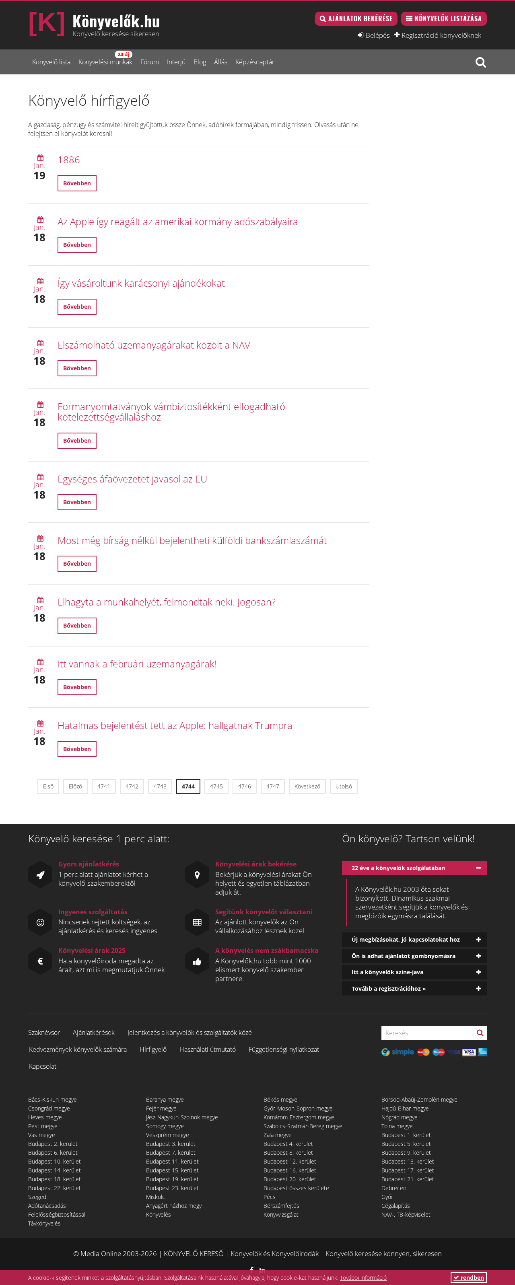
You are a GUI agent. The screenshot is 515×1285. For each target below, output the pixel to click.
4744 (188, 786)
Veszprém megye (167, 1135)
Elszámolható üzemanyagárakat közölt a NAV (154, 344)
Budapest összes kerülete (296, 1188)
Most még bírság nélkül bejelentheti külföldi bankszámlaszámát (192, 540)
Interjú (176, 61)
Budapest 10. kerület (54, 1161)
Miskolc (155, 1197)
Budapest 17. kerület (407, 1170)
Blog (200, 61)
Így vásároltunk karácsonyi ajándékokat (141, 282)
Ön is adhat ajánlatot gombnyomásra (403, 956)
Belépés (378, 35)
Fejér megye (161, 1108)
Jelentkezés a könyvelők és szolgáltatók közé (190, 1032)
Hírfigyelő (153, 1049)
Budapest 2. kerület (53, 1143)
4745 (216, 786)
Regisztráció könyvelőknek (441, 35)
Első (48, 786)
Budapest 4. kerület (288, 1143)
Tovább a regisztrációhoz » (389, 988)
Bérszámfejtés (281, 1205)
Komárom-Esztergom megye (299, 1117)
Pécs (270, 1197)
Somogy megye (165, 1126)
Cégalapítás (395, 1205)
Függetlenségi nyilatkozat (284, 1049)
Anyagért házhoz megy (174, 1205)
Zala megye (278, 1135)
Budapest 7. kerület (171, 1152)
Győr (387, 1197)
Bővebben (77, 183)
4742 (132, 786)
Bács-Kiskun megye (52, 1099)
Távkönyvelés (44, 1223)
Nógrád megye (399, 1117)
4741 (103, 786)
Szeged (37, 1197)
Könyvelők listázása (448, 18)
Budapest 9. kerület (406, 1152)
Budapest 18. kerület (54, 1179)
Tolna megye (397, 1126)
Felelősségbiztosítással (56, 1214)
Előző (75, 786)
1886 (69, 159)
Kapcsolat (42, 1066)
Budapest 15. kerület (172, 1170)
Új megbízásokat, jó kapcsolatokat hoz (406, 939)
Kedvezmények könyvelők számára (78, 1049)
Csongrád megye (49, 1108)
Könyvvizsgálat (281, 1214)
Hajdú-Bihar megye (405, 1108)
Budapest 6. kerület (53, 1152)
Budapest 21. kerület (407, 1179)
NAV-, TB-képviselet (406, 1214)
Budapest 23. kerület (172, 1188)
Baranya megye (165, 1099)
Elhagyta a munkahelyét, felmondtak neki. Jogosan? (167, 601)
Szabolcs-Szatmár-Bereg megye (303, 1126)
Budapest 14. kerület (54, 1170)
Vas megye (41, 1135)
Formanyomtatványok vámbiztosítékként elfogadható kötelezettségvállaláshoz (171, 411)
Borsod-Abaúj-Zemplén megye (419, 1099)
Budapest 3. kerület (171, 1143)
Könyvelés (158, 1214)
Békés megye (280, 1099)
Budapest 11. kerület (172, 1161)
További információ (363, 1277)
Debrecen (393, 1188)
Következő (307, 786)
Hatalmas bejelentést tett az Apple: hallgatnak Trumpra (175, 725)
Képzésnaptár (254, 61)
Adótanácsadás (47, 1205)
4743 (160, 786)
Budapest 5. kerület (406, 1143)
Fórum (149, 61)
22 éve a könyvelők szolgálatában (398, 868)
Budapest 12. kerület (290, 1161)
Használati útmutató (207, 1049)
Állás (220, 61)
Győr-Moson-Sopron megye (298, 1108)
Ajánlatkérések (94, 1032)
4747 (272, 786)
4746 (244, 786)
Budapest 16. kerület (290, 1170)
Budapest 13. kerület (407, 1161)
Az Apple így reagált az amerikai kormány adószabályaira (178, 221)
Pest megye (43, 1126)
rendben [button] (471, 1277)
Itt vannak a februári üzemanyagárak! (137, 663)
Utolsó (344, 786)
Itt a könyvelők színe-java (387, 972)
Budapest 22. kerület (54, 1188)
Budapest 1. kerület (406, 1135)
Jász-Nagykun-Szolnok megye (182, 1117)
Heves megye (45, 1117)
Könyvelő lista (51, 61)
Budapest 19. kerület (172, 1179)
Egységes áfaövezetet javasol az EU (132, 478)
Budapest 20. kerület (290, 1179)
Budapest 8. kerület (288, 1152)
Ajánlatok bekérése (360, 18)
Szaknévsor (44, 1032)
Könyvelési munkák (105, 58)
